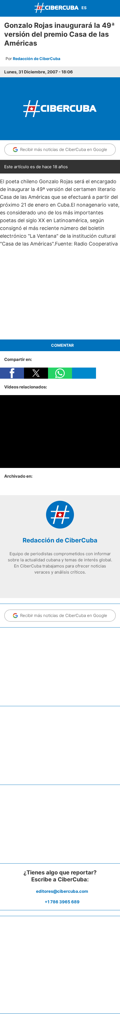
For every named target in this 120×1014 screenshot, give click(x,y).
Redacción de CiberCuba (36, 58)
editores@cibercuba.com (62, 891)
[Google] (77, 583)
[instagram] (60, 583)
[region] (60, 293)
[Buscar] (114, 8)
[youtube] (68, 583)
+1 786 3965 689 (62, 901)
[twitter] (51, 583)
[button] (12, 373)
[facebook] (43, 583)
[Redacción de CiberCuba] (60, 527)
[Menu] (5, 8)
